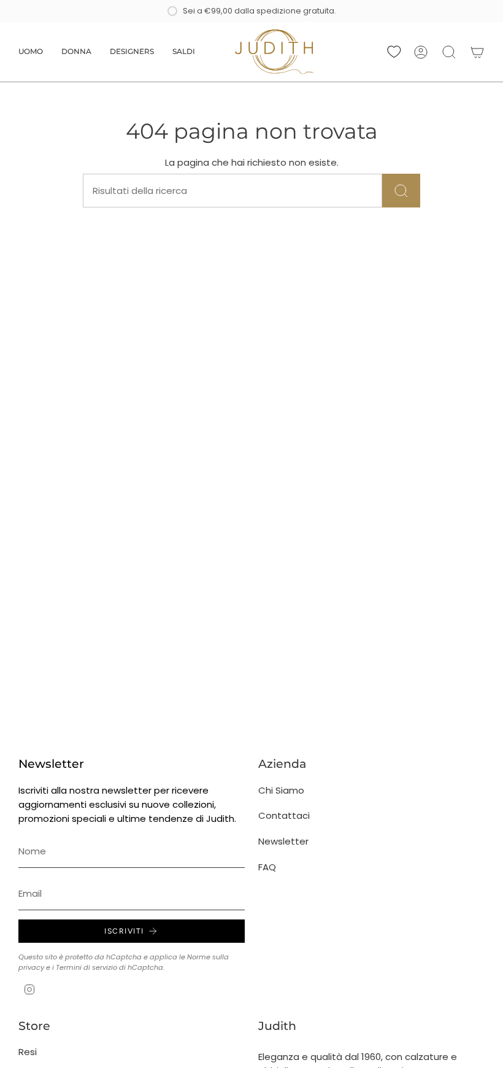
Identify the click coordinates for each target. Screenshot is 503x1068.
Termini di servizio (86, 967)
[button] (30, 51)
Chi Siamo (281, 790)
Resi (27, 1051)
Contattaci (284, 815)
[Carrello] (477, 52)
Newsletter (283, 841)
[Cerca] (401, 190)
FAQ (267, 867)
